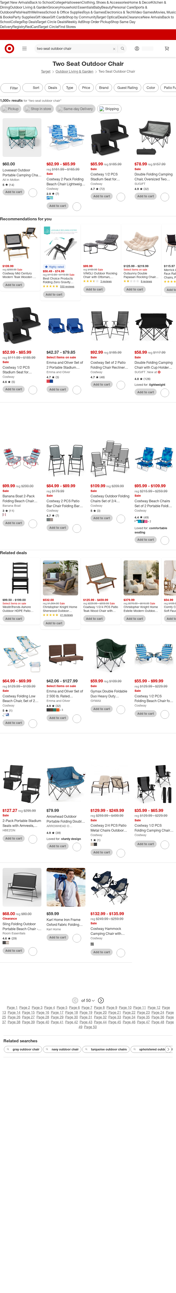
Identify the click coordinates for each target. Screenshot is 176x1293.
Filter (14, 88)
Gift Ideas (42, 17)
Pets (17, 12)
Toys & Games (94, 12)
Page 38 (14, 1022)
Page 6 (74, 1007)
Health (26, 12)
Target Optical (107, 17)
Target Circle (48, 27)
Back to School (41, 2)
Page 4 (49, 1007)
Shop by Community (80, 17)
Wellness (38, 12)
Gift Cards (57, 17)
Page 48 (158, 1022)
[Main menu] (24, 48)
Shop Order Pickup (96, 22)
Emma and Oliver (58, 372)
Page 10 (125, 1007)
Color (151, 87)
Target (45, 71)
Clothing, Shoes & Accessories (105, 2)
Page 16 (42, 1012)
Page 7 (87, 1007)
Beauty (106, 7)
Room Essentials (14, 933)
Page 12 (154, 1007)
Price (86, 87)
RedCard (32, 27)
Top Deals (29, 22)
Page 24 (158, 1012)
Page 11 (139, 1007)
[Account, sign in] (145, 48)
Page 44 (100, 1022)
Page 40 (42, 1022)
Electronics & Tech (119, 12)
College (59, 2)
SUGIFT (140, 184)
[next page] (100, 1000)
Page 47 (143, 1022)
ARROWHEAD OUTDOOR (60, 826)
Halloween (73, 2)
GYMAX (96, 700)
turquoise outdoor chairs (109, 1049)
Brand (103, 87)
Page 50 (90, 1027)
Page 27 (28, 1017)
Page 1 (12, 1007)
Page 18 (71, 1012)
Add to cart (13, 192)
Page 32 (100, 1017)
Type (69, 87)
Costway (52, 188)
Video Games (143, 12)
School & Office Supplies (64, 12)
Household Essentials (76, 7)
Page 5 (62, 1007)
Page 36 (158, 1017)
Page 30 (71, 1017)
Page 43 (86, 1022)
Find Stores (67, 27)
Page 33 (114, 1017)
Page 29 (57, 1017)
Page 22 (129, 1012)
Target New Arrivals (15, 2)
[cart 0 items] (167, 48)
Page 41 (57, 1022)
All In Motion (11, 179)
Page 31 (86, 1017)
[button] (54, 266)
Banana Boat (12, 505)
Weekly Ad (74, 22)
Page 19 (86, 1012)
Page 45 (114, 1022)
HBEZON (9, 830)
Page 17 (57, 1012)
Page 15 (28, 1012)
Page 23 (143, 1012)
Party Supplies (24, 17)
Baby (97, 7)
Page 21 (114, 1012)
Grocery (54, 7)
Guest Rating (127, 87)
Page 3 (37, 1007)
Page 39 (28, 1022)
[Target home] (9, 48)
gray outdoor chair (26, 1049)
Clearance (135, 17)
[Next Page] (171, 88)
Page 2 (24, 1007)
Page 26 (14, 1017)
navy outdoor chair (65, 1049)
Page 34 (129, 1017)
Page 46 (129, 1022)
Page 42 (71, 1022)
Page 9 (111, 1007)
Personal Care (123, 7)
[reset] (114, 49)
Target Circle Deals (51, 22)
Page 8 (99, 1007)
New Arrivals (152, 17)
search (123, 49)
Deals (122, 17)
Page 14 (14, 1012)
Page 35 (143, 1017)
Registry (18, 27)
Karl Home (54, 929)
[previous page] (75, 1000)
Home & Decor (140, 2)
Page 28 (42, 1017)
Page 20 (100, 1012)
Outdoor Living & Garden (29, 7)
